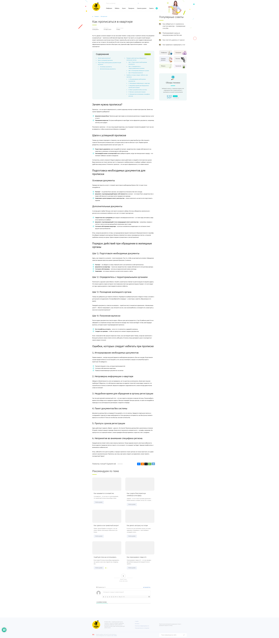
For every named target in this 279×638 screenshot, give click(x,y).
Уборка (163, 66)
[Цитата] (116, 597)
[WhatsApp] (149, 464)
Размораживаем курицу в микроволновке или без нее (172, 34)
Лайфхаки (109, 8)
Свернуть (148, 54)
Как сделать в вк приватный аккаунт (106, 525)
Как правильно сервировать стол (174, 45)
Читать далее (98, 502)
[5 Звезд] (122, 463)
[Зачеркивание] (110, 597)
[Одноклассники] (142, 464)
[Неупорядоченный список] (114, 597)
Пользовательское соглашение (142, 628)
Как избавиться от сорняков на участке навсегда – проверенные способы (174, 26)
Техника (177, 58)
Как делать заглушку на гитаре (137, 525)
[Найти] (138, 4)
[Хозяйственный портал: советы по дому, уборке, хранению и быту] (96, 6)
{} (121, 596)
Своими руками (141, 8)
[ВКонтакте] (138, 464)
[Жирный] (104, 597)
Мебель (117, 8)
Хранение (178, 66)
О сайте (136, 621)
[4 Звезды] (121, 463)
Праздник (131, 8)
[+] (124, 596)
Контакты (137, 623)
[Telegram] (153, 464)
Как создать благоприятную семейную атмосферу (136, 494)
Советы (151, 8)
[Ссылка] (120, 597)
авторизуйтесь (146, 587)
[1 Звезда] (118, 463)
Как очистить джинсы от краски (174, 40)
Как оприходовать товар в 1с (137, 557)
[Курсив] (106, 597)
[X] (146, 464)
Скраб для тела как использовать (105, 557)
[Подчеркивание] (108, 597)
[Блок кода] (118, 597)
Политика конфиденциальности (142, 625)
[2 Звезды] (119, 463)
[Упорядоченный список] (112, 597)
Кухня (124, 8)
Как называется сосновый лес (104, 493)
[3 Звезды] (120, 463)
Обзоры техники (173, 83)
